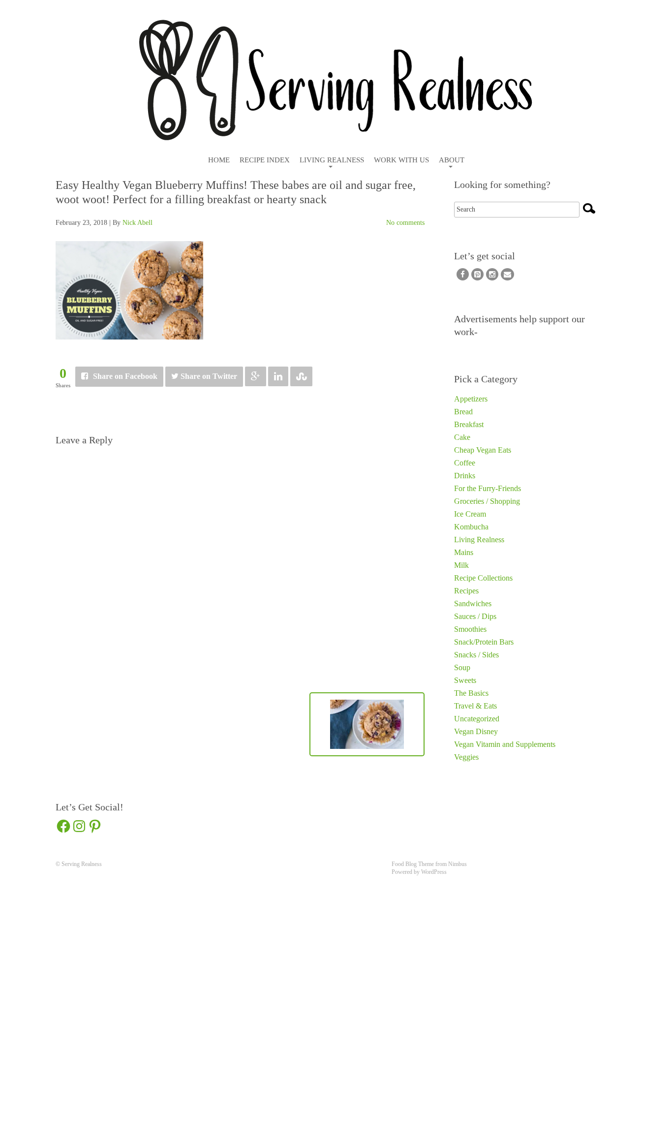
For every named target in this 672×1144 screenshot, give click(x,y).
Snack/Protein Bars (484, 642)
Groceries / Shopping (487, 501)
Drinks (464, 475)
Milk (461, 565)
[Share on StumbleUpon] (301, 377)
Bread (463, 411)
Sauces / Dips (475, 616)
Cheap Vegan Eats (482, 450)
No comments (405, 222)
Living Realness (332, 160)
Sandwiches (472, 603)
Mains (463, 552)
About (451, 160)
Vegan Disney (476, 731)
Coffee (464, 463)
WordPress (434, 871)
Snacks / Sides (476, 654)
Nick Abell (137, 222)
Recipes (466, 591)
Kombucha (471, 527)
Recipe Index (265, 160)
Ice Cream (470, 514)
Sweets (465, 680)
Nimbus (457, 864)
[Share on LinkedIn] (278, 377)
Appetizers (471, 399)
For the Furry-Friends (487, 488)
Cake (462, 437)
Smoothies (470, 629)
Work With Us (401, 160)
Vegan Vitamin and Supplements (504, 744)
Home (219, 160)
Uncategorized (476, 718)
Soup (462, 667)
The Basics (471, 693)
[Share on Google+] (255, 377)
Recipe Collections (483, 578)
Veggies (466, 757)
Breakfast (469, 424)
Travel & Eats (475, 706)
